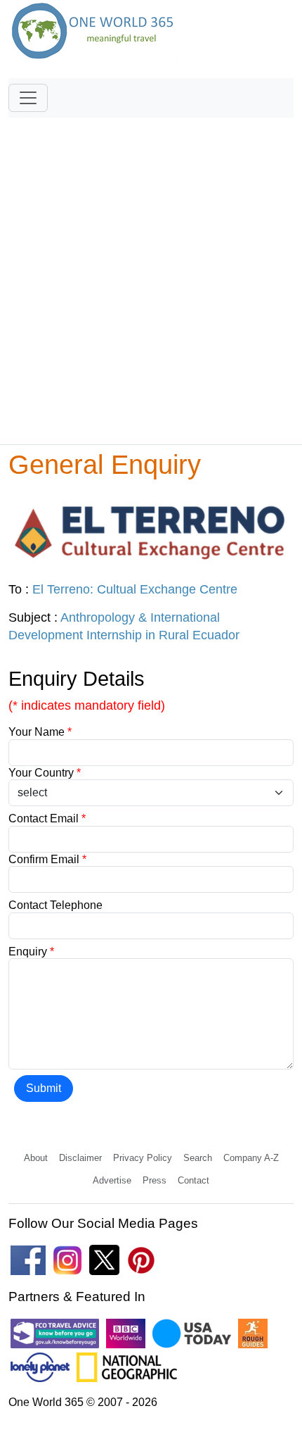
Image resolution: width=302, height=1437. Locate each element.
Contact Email (47, 818)
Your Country (44, 773)
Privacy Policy (142, 1158)
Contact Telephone (55, 905)
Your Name (40, 732)
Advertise (112, 1180)
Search (197, 1158)
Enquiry (31, 952)
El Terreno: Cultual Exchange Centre (134, 589)
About (36, 1158)
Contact (193, 1180)
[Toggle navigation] (28, 98)
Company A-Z (251, 1158)
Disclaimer (80, 1158)
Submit (43, 1088)
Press (154, 1180)
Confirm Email (47, 859)
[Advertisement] (151, 274)
